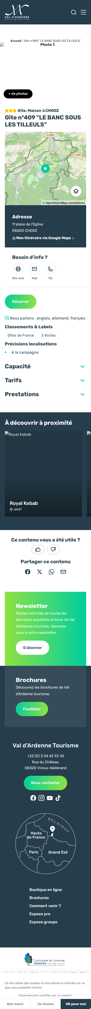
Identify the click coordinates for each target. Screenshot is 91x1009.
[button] (45, 327)
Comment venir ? (45, 905)
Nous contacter (45, 782)
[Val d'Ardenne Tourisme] (17, 12)
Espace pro (39, 914)
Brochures (39, 897)
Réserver (20, 301)
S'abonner (32, 647)
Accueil (15, 40)
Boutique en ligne (45, 889)
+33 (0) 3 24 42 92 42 (45, 756)
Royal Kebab (24, 503)
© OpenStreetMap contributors (64, 203)
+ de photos (18, 94)
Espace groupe (43, 922)
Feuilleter (32, 709)
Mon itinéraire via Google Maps (43, 238)
